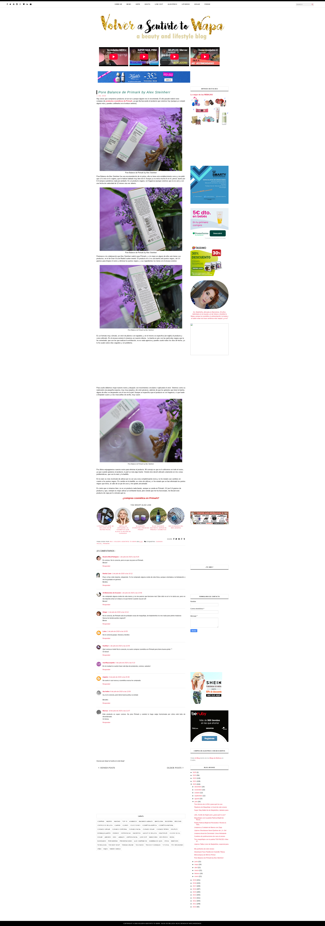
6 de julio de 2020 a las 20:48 (119, 677)
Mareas (105, 711)
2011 (195, 904)
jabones (108, 837)
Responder (106, 566)
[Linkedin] (27, 4)
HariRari (106, 646)
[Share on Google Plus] (182, 539)
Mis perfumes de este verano (204, 849)
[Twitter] (10, 4)
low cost (143, 837)
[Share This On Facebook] (174, 539)
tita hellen (106, 691)
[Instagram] (17, 4)
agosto (197, 799)
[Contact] (31, 4)
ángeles (105, 677)
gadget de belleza (150, 833)
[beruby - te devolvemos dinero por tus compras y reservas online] (209, 741)
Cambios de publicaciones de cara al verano (209, 836)
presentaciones (126, 841)
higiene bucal (175, 833)
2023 (195, 775)
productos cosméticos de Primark (119, 101)
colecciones (135, 825)
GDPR (138, 4)
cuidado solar (149, 829)
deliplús (174, 829)
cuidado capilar (103, 829)
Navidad (117, 821)
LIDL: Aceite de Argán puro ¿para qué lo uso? (210, 815)
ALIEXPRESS (172, 4)
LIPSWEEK (186, 4)
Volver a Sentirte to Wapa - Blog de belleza (156, 923)
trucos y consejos (153, 845)
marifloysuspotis (109, 663)
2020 (195, 784)
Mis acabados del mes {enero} (176, 527)
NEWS (129, 4)
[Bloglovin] (24, 4)
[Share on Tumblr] (184, 539)
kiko (114, 837)
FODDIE (207, 4)
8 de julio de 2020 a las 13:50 (120, 691)
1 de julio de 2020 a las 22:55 (119, 646)
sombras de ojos (155, 841)
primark (106, 543)
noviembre (198, 790)
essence (116, 833)
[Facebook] (7, 4)
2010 (195, 907)
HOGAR (197, 4)
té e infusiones (177, 845)
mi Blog (197, 758)
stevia (166, 841)
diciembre (198, 787)
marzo (196, 870)
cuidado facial (135, 829)
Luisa (105, 631)
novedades (101, 841)
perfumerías (113, 841)
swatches (174, 841)
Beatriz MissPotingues (111, 557)
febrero (197, 873)
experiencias (126, 833)
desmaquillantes (104, 833)
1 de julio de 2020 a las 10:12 (122, 573)
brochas (178, 821)
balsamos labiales (146, 821)
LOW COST (159, 4)
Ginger (105, 612)
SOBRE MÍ (118, 4)
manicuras (153, 837)
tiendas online (128, 845)
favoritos (137, 833)
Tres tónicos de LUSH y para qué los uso (208, 804)
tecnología (101, 845)
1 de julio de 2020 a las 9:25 (129, 557)
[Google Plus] (20, 4)
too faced (140, 845)
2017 (195, 886)
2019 (195, 880)
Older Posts (174, 768)
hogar (100, 837)
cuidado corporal (119, 829)
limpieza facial (132, 837)
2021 (195, 781)
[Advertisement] (140, 366)
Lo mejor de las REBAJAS (201, 95)
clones (125, 825)
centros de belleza (104, 825)
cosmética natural (166, 825)
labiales (121, 837)
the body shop (114, 845)
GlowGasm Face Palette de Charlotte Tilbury (209, 852)
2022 (195, 778)
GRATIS (147, 4)
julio (196, 801)
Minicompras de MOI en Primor (205, 855)
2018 (195, 883)
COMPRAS (100, 821)
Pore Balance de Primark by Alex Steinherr (209, 858)
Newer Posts (107, 768)
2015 (195, 892)
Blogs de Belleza (215, 758)
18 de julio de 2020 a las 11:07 (119, 711)
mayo (196, 864)
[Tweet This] (176, 539)
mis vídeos (163, 837)
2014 (195, 895)
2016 (195, 889)
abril (196, 867)
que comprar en (140, 841)
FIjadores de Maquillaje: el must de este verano (210, 807)
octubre (197, 793)
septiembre (198, 796)
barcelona (159, 821)
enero (196, 876)
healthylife (163, 833)
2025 (195, 772)
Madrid (109, 821)
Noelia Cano (107, 573)
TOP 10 (124, 821)
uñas (99, 849)
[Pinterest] (14, 4)
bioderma (168, 821)
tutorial (166, 845)
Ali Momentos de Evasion (112, 593)
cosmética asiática (149, 825)
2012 (195, 901)
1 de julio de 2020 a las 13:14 (118, 612)
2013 (195, 898)
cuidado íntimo (163, 829)
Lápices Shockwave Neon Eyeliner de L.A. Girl (210, 830)
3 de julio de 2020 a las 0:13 (125, 663)
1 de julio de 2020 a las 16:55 (117, 631)
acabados (133, 821)
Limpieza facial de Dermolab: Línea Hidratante (210, 833)
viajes (105, 849)
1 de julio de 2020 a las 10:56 (132, 593)
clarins (117, 825)
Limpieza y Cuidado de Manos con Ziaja (208, 827)
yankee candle (115, 849)
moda (172, 837)
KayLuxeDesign (195, 923)
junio (196, 861)
